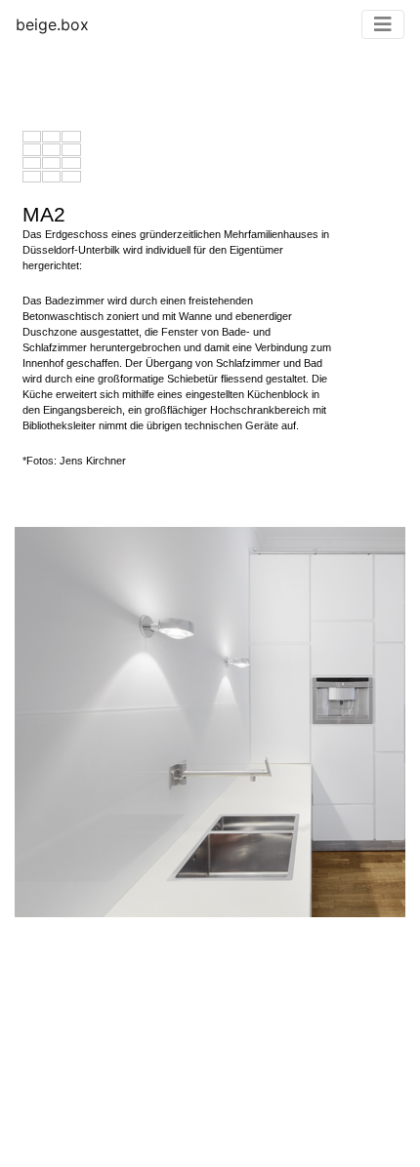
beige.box (52, 24)
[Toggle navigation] (382, 24)
